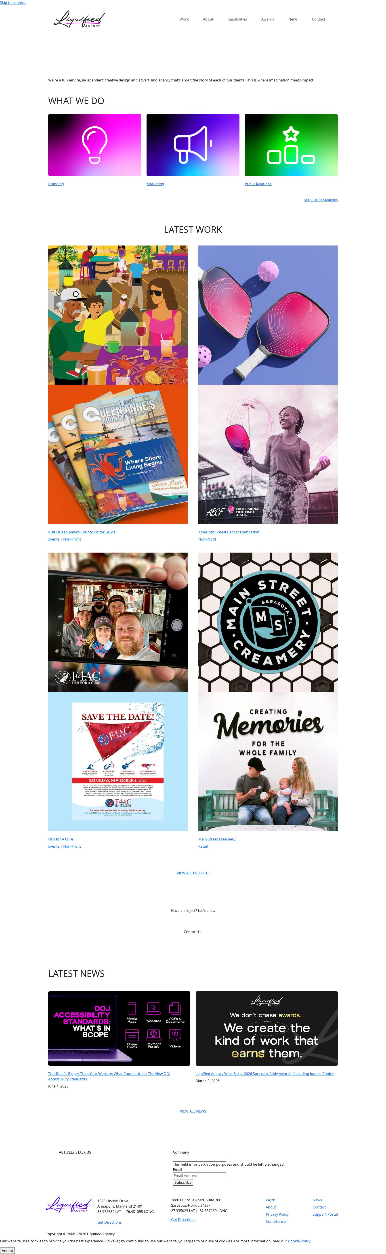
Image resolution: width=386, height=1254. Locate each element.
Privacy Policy (277, 1214)
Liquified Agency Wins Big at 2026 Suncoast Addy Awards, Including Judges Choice (265, 1073)
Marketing (155, 183)
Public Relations (258, 183)
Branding (56, 183)
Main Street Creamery (216, 839)
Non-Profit (72, 539)
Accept (7, 1250)
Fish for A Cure (60, 839)
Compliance (276, 1221)
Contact (319, 1207)
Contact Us (193, 931)
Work (270, 1200)
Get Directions (109, 1222)
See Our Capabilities (321, 200)
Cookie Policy (299, 1241)
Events (53, 539)
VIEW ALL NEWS (193, 1111)
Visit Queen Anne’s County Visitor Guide (81, 532)
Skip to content (13, 2)
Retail (203, 846)
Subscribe (183, 1182)
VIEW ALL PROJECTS (193, 873)
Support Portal (325, 1214)
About (271, 1207)
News (317, 1200)
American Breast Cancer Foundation (228, 532)
